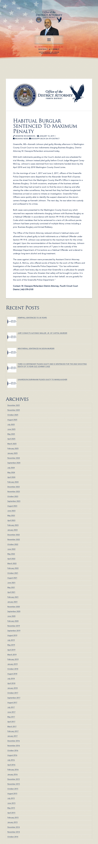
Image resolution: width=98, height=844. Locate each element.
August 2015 (12, 793)
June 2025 (11, 429)
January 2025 (12, 453)
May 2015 (11, 808)
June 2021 (11, 583)
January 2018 (12, 688)
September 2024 (13, 463)
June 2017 (11, 712)
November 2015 (13, 784)
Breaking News (21, 139)
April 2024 (11, 477)
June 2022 (11, 549)
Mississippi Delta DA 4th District (45, 139)
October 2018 (12, 669)
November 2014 (13, 832)
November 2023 (13, 491)
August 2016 (12, 755)
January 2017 (12, 736)
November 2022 (13, 539)
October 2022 (12, 544)
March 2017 (11, 726)
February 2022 (13, 568)
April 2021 (11, 592)
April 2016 (11, 765)
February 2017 (13, 731)
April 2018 (11, 683)
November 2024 (13, 458)
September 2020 (13, 611)
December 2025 (13, 405)
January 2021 (12, 602)
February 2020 (13, 621)
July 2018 (11, 678)
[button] (49, 39)
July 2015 (11, 798)
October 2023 (12, 496)
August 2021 (12, 578)
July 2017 (11, 707)
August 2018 (12, 674)
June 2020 (11, 616)
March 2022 (11, 563)
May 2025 (11, 434)
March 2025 (11, 444)
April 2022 (11, 559)
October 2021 (12, 573)
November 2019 (13, 626)
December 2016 (13, 741)
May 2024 (11, 472)
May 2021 (11, 587)
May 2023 (11, 515)
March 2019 (11, 655)
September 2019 (13, 631)
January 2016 (12, 774)
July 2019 (11, 640)
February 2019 (13, 659)
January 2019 (12, 664)
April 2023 (11, 520)
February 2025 (13, 448)
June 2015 (11, 803)
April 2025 (11, 439)
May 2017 (11, 717)
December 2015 (13, 779)
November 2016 (13, 746)
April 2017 (11, 722)
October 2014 (12, 837)
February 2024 (13, 482)
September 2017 (13, 698)
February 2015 (13, 817)
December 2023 (13, 487)
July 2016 (11, 760)
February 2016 (13, 769)
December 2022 (13, 535)
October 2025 (12, 415)
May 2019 (11, 645)
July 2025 (11, 424)
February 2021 (13, 597)
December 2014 (13, 827)
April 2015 (11, 813)
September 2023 (13, 501)
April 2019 (11, 650)
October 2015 (12, 789)
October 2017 (12, 693)
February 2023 (13, 525)
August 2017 (12, 702)
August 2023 (12, 506)
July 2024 (11, 468)
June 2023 (11, 511)
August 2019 (12, 635)
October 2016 (12, 750)
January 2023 (12, 530)
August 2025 (12, 420)
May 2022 (11, 554)
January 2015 (12, 822)
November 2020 (13, 607)
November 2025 (13, 410)
